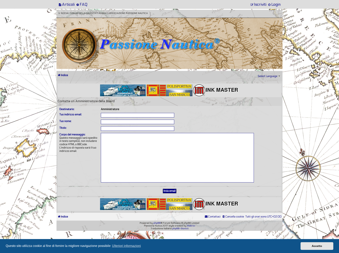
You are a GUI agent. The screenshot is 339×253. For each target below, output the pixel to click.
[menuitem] (66, 4)
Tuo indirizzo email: (70, 114)
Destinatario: (67, 109)
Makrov (191, 225)
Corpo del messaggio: (72, 134)
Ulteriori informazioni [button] (126, 246)
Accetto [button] (317, 246)
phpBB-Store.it (180, 228)
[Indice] (83, 31)
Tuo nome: (65, 121)
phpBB (157, 223)
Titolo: (63, 127)
